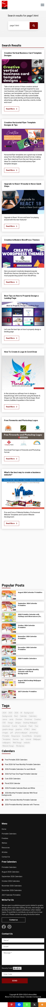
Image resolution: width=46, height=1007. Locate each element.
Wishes (4, 843)
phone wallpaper (21, 733)
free (36, 726)
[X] (34, 1004)
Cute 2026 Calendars (13, 779)
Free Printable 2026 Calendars (16, 760)
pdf (11, 733)
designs (18, 723)
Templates (6, 739)
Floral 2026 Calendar (12, 783)
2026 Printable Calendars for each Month (20, 769)
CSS (4, 723)
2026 (16, 713)
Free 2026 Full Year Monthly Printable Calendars (22, 764)
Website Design (8, 746)
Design (10, 723)
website (27, 743)
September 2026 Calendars (12, 876)
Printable (5, 736)
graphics (19, 729)
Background (28, 713)
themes (16, 739)
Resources (6, 848)
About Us (8, 997)
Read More (10, 109)
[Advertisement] (23, 557)
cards (11, 719)
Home (4, 829)
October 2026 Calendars (11, 881)
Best (16, 716)
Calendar (23, 716)
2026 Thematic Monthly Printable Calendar (21, 800)
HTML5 (26, 729)
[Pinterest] (11, 1004)
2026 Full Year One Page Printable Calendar (21, 774)
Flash (31, 726)
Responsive (15, 736)
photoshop (34, 733)
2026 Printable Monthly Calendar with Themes (22, 805)
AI (21, 713)
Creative (37, 719)
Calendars (33, 716)
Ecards (14, 726)
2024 (4, 713)
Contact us (13, 920)
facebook (22, 726)
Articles (4, 852)
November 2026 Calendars (12, 886)
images (5, 733)
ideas (34, 729)
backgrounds (7, 716)
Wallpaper (37, 739)
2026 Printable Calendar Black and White (20, 788)
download (6, 726)
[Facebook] (19, 1004)
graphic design (7, 729)
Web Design (17, 743)
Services (16, 997)
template (37, 736)
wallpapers (6, 743)
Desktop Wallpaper (30, 723)
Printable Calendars (9, 834)
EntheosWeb (32, 995)
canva (4, 719)
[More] (42, 1004)
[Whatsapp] (27, 1004)
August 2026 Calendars (10, 872)
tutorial (28, 739)
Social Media (27, 736)
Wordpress (20, 746)
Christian (19, 719)
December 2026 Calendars (12, 890)
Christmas (28, 719)
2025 (10, 713)
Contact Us (6, 857)
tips (22, 739)
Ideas (22, 997)
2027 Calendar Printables (11, 895)
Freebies (5, 838)
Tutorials (28, 997)
